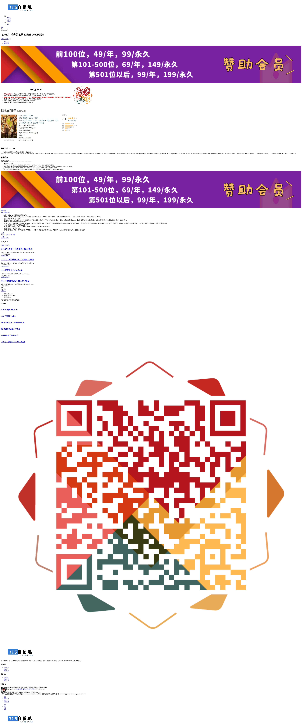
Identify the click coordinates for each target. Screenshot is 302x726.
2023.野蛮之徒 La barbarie (12, 270)
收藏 (4, 212)
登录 (2, 27)
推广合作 (6, 680)
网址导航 (6, 670)
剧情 (2, 210)
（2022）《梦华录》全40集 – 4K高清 (13, 342)
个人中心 (6, 667)
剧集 (7, 39)
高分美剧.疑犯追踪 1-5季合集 (10, 329)
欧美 (7, 266)
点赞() (8, 212)
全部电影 (3, 266)
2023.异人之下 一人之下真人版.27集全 (16, 249)
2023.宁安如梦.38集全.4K (9, 310)
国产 (8, 24)
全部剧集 (3, 39)
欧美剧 (9, 19)
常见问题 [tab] (6, 43)
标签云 (6, 669)
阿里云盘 (3, 291)
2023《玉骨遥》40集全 (8, 316)
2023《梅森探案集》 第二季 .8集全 (15, 281)
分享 (2, 212)
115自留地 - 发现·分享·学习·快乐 (25, 689)
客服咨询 (6, 679)
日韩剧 (9, 21)
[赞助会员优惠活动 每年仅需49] (151, 83)
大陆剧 (9, 17)
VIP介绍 (6, 677)
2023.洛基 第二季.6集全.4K (10, 335)
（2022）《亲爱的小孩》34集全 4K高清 (17, 260)
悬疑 (4, 210)
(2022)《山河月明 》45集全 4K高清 (12, 322)
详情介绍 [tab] (6, 42)
